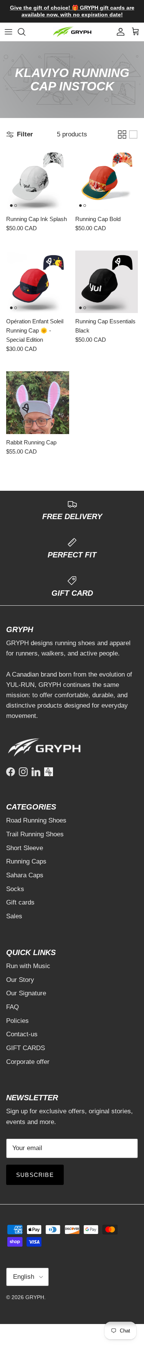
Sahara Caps (24, 875)
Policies (17, 1020)
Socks (15, 889)
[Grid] (122, 134)
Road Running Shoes (36, 820)
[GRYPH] (72, 32)
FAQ (12, 1007)
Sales (14, 916)
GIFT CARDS (25, 1048)
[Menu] (8, 31)
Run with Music (28, 966)
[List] (133, 134)
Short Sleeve (24, 848)
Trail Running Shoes (35, 834)
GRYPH (34, 1297)
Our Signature (26, 993)
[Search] (25, 31)
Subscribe (35, 1175)
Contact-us (22, 1034)
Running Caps (26, 861)
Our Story (20, 979)
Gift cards (20, 902)
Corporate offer (28, 1061)
